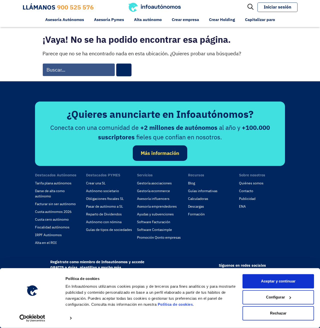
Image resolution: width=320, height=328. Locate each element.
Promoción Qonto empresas (159, 237)
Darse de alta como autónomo (50, 193)
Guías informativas (203, 191)
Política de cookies (175, 304)
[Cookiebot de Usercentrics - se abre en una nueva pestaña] (32, 318)
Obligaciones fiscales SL (105, 198)
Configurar (275, 297)
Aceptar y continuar (278, 281)
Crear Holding (222, 19)
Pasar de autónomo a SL (104, 206)
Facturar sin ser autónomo (55, 204)
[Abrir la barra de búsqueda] (251, 7)
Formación (196, 214)
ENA (242, 206)
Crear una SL (96, 183)
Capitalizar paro (260, 19)
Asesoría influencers (153, 198)
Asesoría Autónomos (64, 19)
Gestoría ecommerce (153, 191)
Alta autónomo (148, 19)
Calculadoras (198, 198)
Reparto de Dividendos (104, 214)
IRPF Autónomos (48, 235)
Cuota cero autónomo (52, 219)
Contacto (246, 191)
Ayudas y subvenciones (155, 214)
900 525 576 (75, 7)
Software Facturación (153, 222)
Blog (191, 183)
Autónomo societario (102, 191)
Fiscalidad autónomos (52, 227)
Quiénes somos (251, 183)
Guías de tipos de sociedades (109, 229)
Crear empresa (185, 19)
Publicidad (247, 198)
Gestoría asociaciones (154, 183)
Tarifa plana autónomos (53, 183)
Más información (160, 153)
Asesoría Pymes (109, 19)
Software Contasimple (154, 229)
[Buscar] (124, 70)
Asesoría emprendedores (157, 206)
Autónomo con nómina (104, 222)
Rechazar (278, 313)
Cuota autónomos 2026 (53, 211)
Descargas (196, 206)
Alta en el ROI (46, 242)
